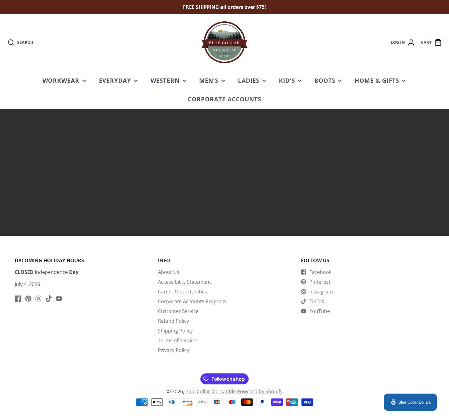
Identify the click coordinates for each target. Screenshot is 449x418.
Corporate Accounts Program (192, 301)
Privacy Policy (173, 350)
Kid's (287, 80)
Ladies (249, 80)
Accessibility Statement (184, 281)
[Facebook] (18, 298)
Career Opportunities (182, 291)
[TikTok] (49, 298)
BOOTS (324, 80)
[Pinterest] (28, 298)
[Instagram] (38, 298)
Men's (209, 80)
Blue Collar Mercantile (210, 391)
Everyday (115, 80)
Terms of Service (177, 340)
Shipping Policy (175, 330)
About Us (168, 272)
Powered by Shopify (260, 391)
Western (165, 80)
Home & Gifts (377, 80)
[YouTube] (59, 298)
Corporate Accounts (224, 99)
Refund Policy (173, 321)
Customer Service (178, 311)
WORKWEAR (61, 80)
